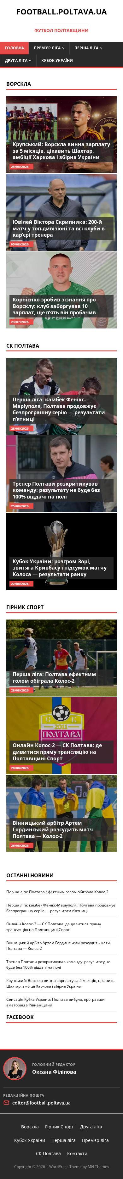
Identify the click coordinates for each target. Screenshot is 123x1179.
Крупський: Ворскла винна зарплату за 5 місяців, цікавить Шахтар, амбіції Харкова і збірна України (61, 151)
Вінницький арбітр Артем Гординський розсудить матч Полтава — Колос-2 (53, 829)
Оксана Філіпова (54, 1072)
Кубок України (57, 60)
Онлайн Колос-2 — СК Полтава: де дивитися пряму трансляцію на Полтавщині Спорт (57, 752)
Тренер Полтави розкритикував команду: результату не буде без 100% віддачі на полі (56, 490)
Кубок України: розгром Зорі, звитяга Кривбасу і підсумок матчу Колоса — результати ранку (60, 568)
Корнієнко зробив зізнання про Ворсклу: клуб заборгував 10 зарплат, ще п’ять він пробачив (54, 306)
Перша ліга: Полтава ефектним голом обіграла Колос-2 (54, 677)
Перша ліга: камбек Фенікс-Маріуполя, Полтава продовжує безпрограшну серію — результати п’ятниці (59, 409)
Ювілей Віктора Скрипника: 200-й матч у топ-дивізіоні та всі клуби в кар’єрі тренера (59, 228)
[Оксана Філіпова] (14, 1068)
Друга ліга (16, 60)
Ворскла (18, 83)
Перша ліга (86, 48)
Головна (14, 48)
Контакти (77, 1153)
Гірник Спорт (25, 607)
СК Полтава (22, 345)
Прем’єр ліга (47, 48)
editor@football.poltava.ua (41, 1103)
